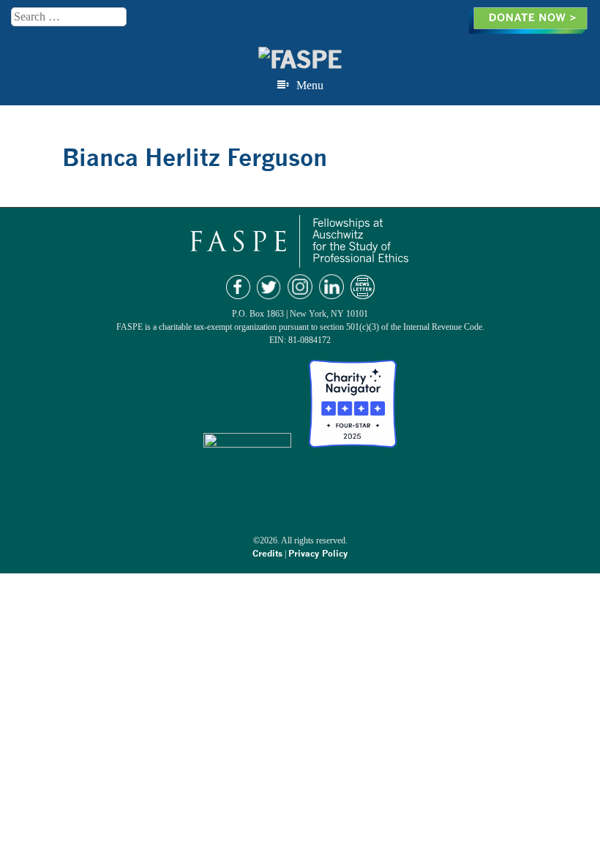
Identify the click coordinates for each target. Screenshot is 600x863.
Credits (267, 553)
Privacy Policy (318, 553)
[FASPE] (300, 59)
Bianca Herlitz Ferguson (194, 157)
